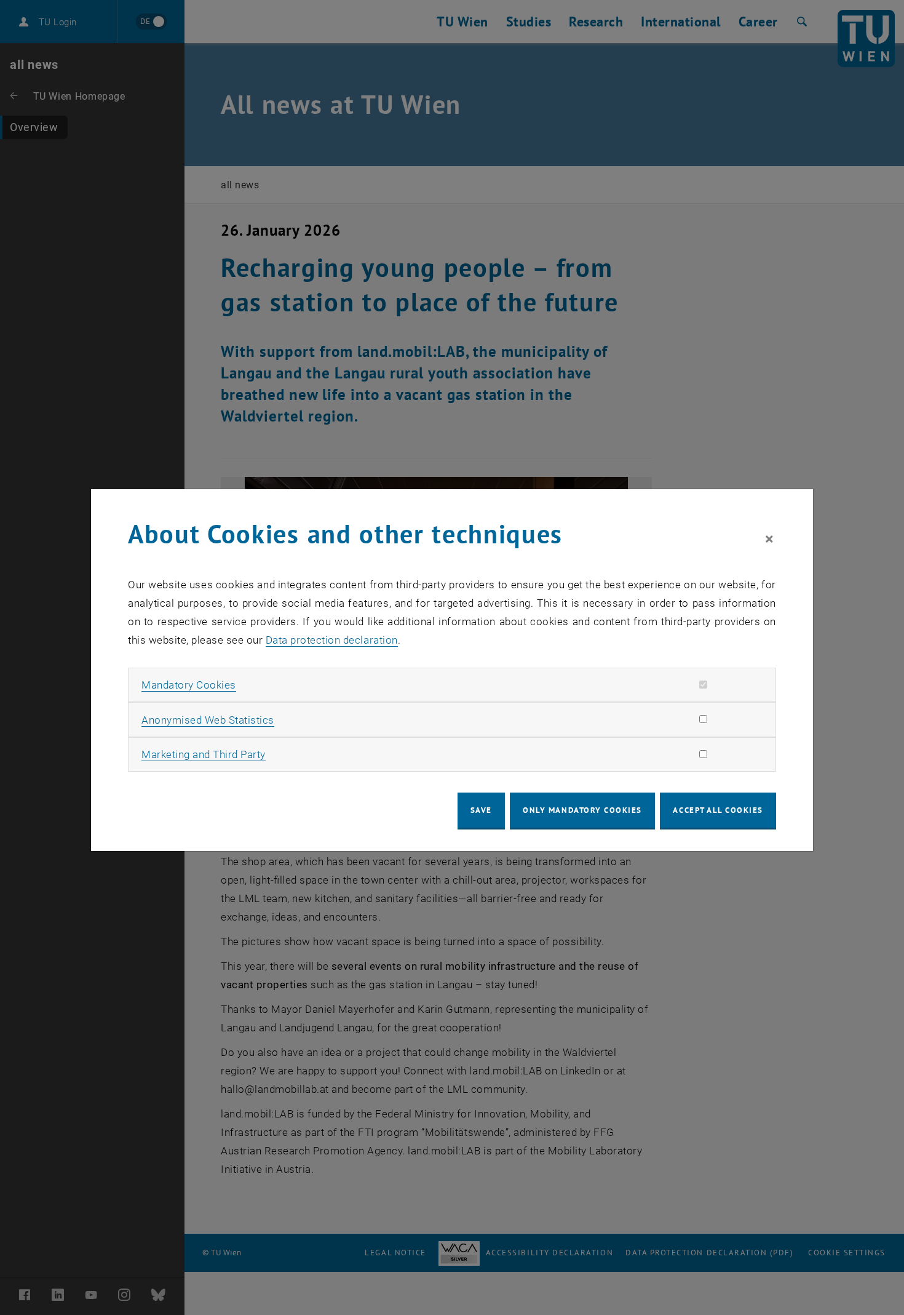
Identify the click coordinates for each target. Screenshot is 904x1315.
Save (481, 810)
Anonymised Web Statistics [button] (207, 720)
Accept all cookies (718, 810)
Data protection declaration (332, 640)
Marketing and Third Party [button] (203, 754)
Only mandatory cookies (582, 810)
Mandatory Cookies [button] (188, 685)
